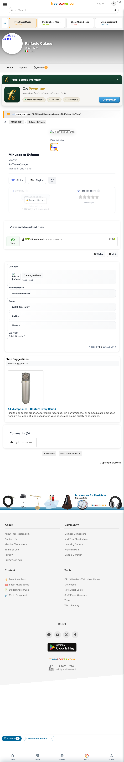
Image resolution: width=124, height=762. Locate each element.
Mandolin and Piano (21, 293)
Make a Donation (73, 554)
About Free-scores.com (17, 533)
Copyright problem (110, 462)
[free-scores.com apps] (5, 23)
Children (16, 316)
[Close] (117, 79)
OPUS (86, 759)
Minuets (16, 325)
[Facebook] (49, 634)
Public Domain (17, 336)
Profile (111, 759)
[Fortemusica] (51, 668)
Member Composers (75, 533)
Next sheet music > (70, 453)
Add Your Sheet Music (76, 539)
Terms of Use (12, 549)
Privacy (9, 554)
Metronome (70, 584)
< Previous (49, 453)
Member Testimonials (16, 544)
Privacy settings (13, 560)
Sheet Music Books (19, 584)
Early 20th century (21, 307)
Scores (23, 67)
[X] (66, 634)
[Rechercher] (115, 10)
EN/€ (119, 2)
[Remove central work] (51, 738)
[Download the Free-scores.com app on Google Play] (62, 647)
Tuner (67, 600)
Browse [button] (37, 759)
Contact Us (11, 539)
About (9, 67)
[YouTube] (57, 634)
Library (62, 759)
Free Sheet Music (18, 579)
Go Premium (109, 99)
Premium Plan (71, 549)
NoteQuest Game (73, 589)
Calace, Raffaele (36, 122)
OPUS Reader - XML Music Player (82, 579)
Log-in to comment (23, 442)
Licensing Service (73, 544)
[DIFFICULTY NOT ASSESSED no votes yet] (62, 131)
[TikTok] (75, 634)
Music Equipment (18, 595)
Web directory (71, 605)
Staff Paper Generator (76, 595)
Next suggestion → (18, 363)
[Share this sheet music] (52, 180)
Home (12, 759)
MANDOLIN (16, 122)
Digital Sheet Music (19, 589)
